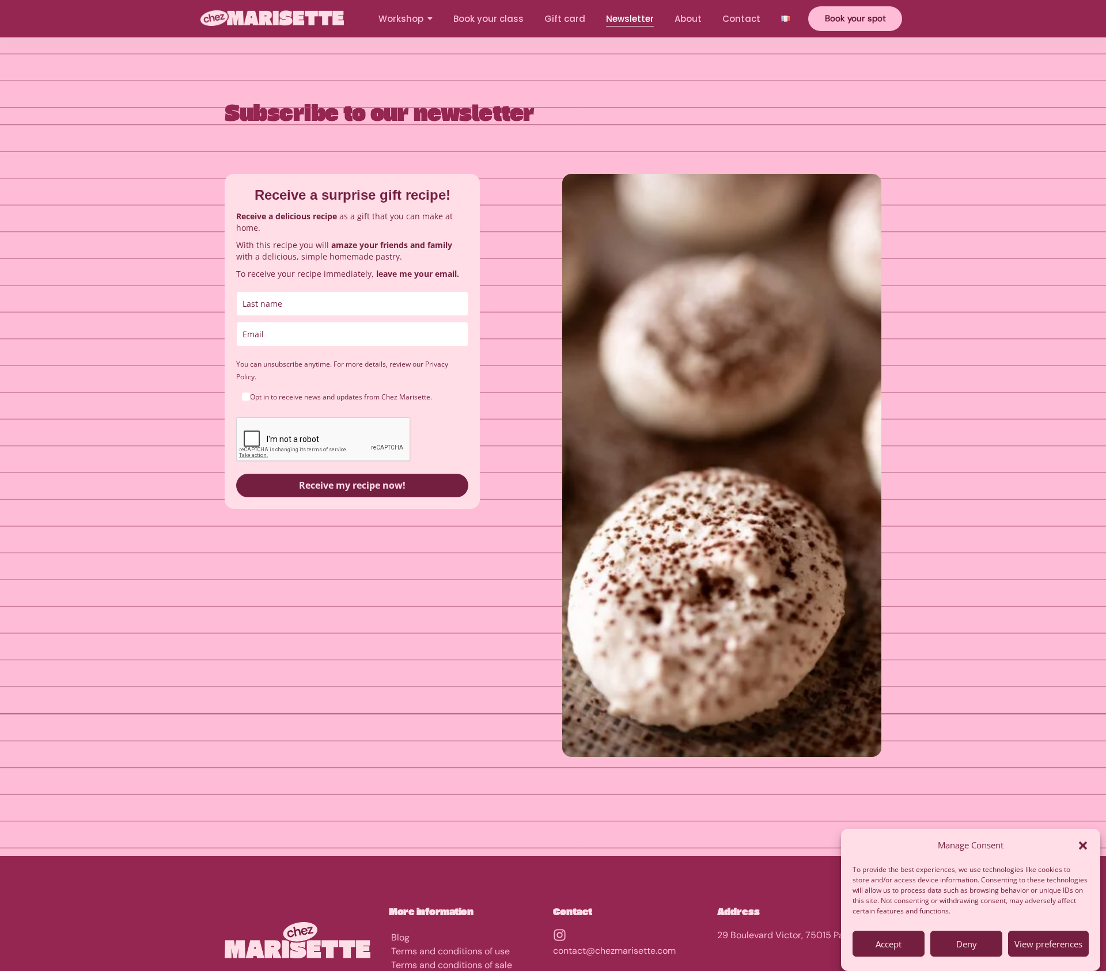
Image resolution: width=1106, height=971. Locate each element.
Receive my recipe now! (352, 485)
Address (738, 911)
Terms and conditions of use (450, 951)
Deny (966, 944)
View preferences (1048, 944)
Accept (889, 944)
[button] (1083, 845)
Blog (400, 937)
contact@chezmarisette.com (614, 951)
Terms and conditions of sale (451, 965)
